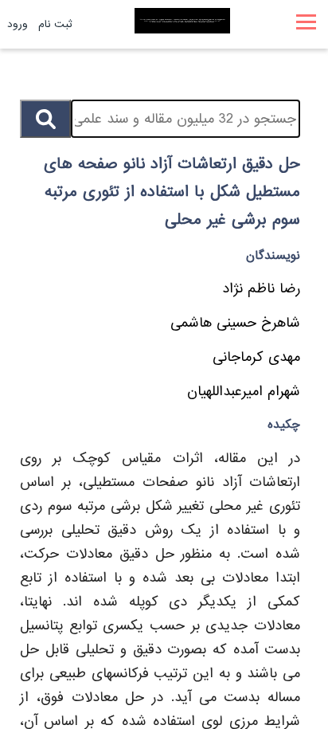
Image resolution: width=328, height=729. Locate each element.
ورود (17, 24)
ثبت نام (55, 24)
